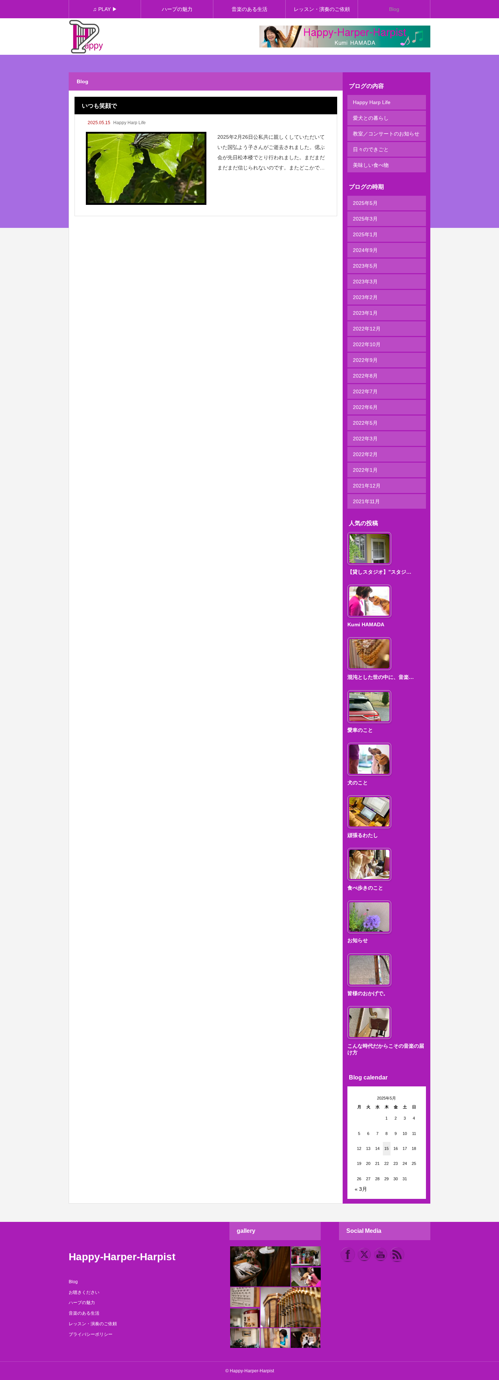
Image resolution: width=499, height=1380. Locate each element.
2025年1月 (365, 234)
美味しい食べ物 (371, 165)
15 (386, 1148)
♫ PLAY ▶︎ (105, 9)
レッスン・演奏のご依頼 (322, 9)
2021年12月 (367, 486)
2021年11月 (366, 501)
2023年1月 (365, 313)
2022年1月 (365, 470)
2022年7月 (365, 391)
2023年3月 (365, 281)
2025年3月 (365, 219)
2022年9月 (365, 360)
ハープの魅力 (177, 9)
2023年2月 (365, 297)
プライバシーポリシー (91, 1334)
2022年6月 (365, 407)
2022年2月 (365, 454)
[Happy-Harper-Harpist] (86, 36)
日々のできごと (371, 149)
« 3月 (361, 1189)
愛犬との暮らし (371, 118)
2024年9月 (365, 250)
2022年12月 (367, 329)
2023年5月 (365, 266)
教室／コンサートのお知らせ (386, 134)
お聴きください (84, 1292)
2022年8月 (365, 376)
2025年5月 (365, 203)
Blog (394, 9)
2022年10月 (367, 344)
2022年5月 (365, 423)
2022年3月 (365, 438)
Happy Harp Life (129, 122)
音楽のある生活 (249, 9)
